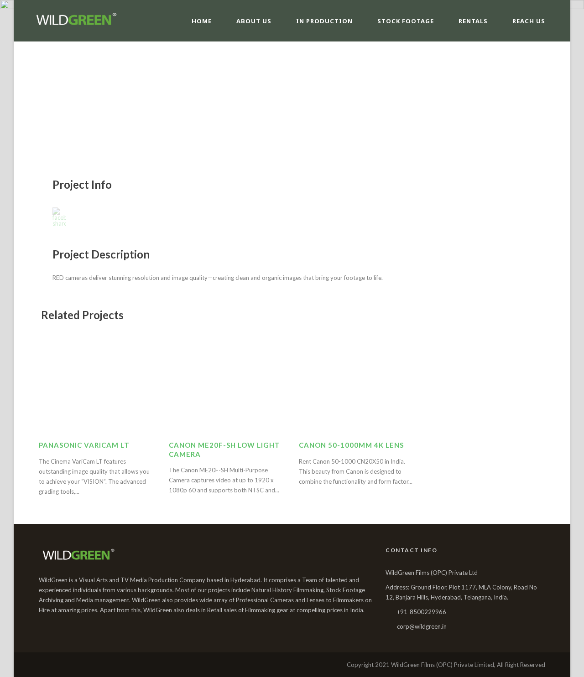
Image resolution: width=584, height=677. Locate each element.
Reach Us (528, 21)
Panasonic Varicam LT (84, 445)
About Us (253, 21)
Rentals (473, 21)
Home (202, 21)
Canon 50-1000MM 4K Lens (351, 445)
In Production (324, 21)
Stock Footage (405, 21)
